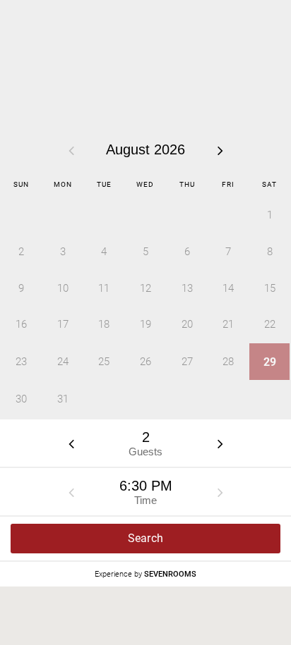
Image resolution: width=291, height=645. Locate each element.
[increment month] (220, 150)
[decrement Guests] (71, 443)
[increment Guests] (220, 443)
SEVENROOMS (170, 574)
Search (146, 538)
